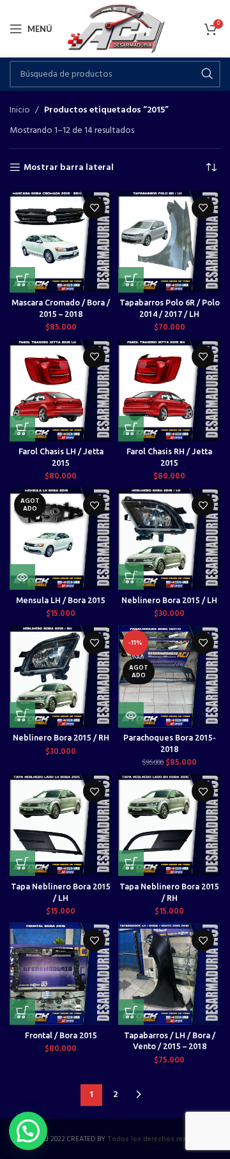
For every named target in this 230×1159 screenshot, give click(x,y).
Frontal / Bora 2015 (61, 1035)
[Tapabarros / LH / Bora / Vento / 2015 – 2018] (169, 974)
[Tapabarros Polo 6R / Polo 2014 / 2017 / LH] (169, 241)
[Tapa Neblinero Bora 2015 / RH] (169, 825)
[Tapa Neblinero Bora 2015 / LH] (61, 825)
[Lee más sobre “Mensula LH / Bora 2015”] (22, 577)
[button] (22, 280)
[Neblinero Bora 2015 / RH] (61, 677)
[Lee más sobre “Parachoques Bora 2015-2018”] (131, 715)
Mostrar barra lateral (69, 167)
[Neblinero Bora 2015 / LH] (169, 538)
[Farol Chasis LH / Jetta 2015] (61, 390)
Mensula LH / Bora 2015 (60, 599)
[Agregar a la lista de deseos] (94, 208)
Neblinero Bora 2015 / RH (61, 737)
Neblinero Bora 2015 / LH (169, 599)
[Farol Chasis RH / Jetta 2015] (169, 390)
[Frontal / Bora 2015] (61, 974)
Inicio (20, 111)
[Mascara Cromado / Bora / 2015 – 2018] (61, 241)
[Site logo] (115, 29)
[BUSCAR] (207, 74)
